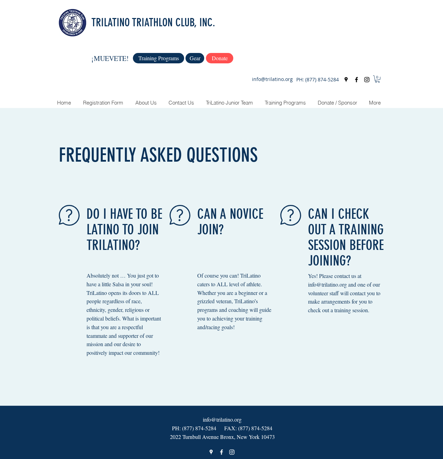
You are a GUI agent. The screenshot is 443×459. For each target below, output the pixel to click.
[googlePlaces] (346, 79)
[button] (377, 79)
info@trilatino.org (272, 79)
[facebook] (356, 79)
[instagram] (366, 79)
